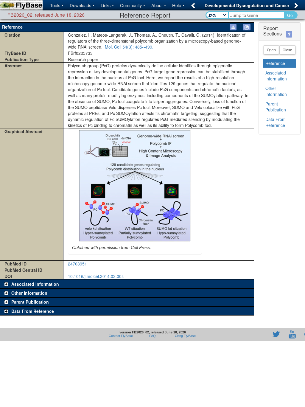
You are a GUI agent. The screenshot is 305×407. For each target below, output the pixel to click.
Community (131, 5)
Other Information (276, 91)
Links (106, 5)
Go (290, 15)
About (157, 5)
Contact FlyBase (121, 336)
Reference (275, 63)
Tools (55, 5)
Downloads (80, 5)
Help (176, 5)
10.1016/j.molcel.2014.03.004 (96, 276)
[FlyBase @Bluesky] (241, 334)
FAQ (152, 336)
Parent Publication (275, 107)
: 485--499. (128, 47)
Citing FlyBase (184, 336)
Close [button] (287, 49)
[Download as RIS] (233, 27)
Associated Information (276, 76)
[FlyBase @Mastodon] (259, 334)
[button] (192, 3)
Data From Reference (275, 122)
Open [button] (271, 49)
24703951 (77, 264)
